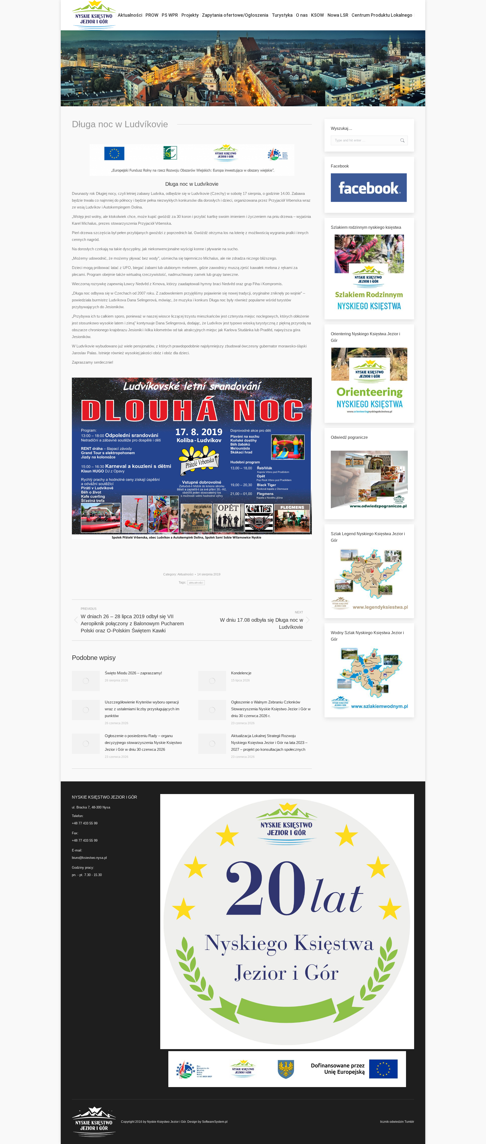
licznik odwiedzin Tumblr (397, 1122)
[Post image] (86, 681)
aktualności (196, 582)
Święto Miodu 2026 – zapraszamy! (133, 673)
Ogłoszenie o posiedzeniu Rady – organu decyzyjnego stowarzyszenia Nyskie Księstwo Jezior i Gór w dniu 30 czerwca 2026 (143, 743)
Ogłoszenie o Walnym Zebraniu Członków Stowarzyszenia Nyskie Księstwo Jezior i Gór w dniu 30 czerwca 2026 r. (271, 709)
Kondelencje (241, 673)
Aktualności (185, 574)
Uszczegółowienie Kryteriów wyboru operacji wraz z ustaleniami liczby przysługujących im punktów (142, 709)
